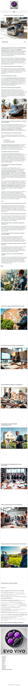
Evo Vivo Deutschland (7, 672)
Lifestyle (4, 660)
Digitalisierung (15, 595)
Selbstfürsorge (6, 612)
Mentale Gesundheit (16, 605)
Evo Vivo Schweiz (6, 681)
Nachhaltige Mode (15, 607)
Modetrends (23, 605)
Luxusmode (10, 605)
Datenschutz (14, 593)
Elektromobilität (22, 596)
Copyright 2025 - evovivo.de (14, 684)
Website (3, 668)
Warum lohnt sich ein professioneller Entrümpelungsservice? (9, 424)
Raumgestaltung (5, 610)
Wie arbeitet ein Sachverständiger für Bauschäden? (12, 345)
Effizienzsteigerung (6, 596)
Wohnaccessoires (13, 617)
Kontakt (4, 666)
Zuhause (4, 657)
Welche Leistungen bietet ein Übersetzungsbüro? (12, 504)
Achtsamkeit (5, 590)
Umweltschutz (5, 617)
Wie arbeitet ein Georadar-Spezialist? (9, 583)
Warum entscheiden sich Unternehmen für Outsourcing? (13, 543)
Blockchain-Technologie (17, 592)
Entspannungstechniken (10, 600)
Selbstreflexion (15, 612)
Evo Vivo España (6, 675)
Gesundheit (4, 604)
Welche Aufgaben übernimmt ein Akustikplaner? (12, 384)
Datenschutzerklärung (7, 669)
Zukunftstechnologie (4, 620)
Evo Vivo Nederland (6, 678)
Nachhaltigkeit (6, 609)
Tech (2, 622)
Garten (3, 659)
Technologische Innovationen (16, 616)
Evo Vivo (4, 656)
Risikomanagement (13, 610)
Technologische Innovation (5, 616)
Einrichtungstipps (14, 596)
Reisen (3, 662)
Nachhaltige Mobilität (5, 607)
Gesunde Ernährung (15, 602)
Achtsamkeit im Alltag (16, 590)
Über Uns (4, 665)
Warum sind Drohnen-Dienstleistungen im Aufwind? (12, 306)
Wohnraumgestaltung (6, 618)
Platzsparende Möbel (20, 609)
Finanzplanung (6, 602)
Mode (3, 661)
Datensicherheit (21, 593)
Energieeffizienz (6, 598)
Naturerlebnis (13, 609)
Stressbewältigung (19, 614)
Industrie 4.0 (9, 604)
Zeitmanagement (21, 618)
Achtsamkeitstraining (7, 592)
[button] (14, 12)
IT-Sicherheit (15, 604)
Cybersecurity (8, 593)
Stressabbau (8, 614)
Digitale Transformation (6, 595)
